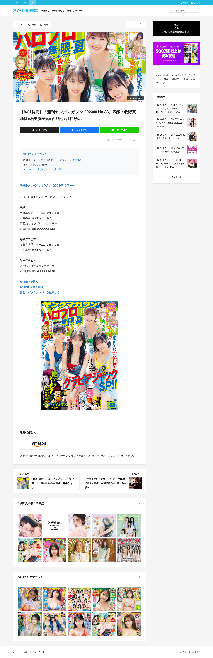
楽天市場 (56, 169)
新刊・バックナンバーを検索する (40, 292)
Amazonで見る (29, 281)
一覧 (138, 503)
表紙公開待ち (58, 10)
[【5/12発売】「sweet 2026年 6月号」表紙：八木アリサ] (104, 550)
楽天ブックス (42, 169)
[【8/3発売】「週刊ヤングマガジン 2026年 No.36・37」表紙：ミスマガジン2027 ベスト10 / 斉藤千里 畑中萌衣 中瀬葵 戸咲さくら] (79, 599)
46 (25, 2)
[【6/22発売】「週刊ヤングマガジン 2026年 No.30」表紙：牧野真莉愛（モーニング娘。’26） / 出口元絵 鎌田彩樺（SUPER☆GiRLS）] (30, 550)
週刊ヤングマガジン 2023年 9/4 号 (47, 185)
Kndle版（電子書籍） (33, 287)
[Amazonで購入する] (39, 444)
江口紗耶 (25, 228)
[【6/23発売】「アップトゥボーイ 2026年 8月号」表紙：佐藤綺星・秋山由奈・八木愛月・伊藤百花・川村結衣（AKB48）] (129, 525)
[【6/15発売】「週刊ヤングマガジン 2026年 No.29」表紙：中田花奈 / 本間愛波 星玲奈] (129, 624)
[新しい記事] (131, 24)
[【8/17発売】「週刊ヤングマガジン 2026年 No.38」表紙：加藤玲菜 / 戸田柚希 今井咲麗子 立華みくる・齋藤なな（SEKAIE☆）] (54, 599)
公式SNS (77, 160)
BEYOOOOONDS (43, 228)
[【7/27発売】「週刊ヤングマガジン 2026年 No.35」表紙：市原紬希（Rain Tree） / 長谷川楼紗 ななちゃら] (104, 599)
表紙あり (45, 10)
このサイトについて (190, 2)
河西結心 (25, 223)
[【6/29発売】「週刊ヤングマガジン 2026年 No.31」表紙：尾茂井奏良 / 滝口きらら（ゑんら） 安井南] (79, 624)
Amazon (27, 169)
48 (17, 2)
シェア (81, 130)
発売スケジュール (75, 10)
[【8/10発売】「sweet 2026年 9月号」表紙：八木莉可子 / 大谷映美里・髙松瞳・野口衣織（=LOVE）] (79, 525)
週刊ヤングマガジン (35, 154)
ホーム (16, 652)
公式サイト (63, 160)
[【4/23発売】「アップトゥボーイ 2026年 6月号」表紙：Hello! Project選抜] (129, 550)
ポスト (41, 130)
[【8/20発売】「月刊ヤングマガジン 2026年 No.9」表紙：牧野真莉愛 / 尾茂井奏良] (30, 525)
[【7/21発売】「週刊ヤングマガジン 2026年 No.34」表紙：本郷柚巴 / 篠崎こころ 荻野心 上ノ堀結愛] (129, 599)
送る (121, 130)
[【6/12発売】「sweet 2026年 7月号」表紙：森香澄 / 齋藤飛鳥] (79, 550)
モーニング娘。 (45, 213)
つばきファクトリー (45, 223)
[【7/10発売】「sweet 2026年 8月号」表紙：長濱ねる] (104, 525)
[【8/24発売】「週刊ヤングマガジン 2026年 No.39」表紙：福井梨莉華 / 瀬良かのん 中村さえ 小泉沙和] (30, 599)
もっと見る (177, 176)
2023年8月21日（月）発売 (34, 24)
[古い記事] (141, 24)
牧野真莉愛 (26, 213)
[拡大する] (113, 305)
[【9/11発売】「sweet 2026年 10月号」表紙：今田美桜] (54, 525)
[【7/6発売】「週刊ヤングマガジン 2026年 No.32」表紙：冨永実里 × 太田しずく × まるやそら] (54, 624)
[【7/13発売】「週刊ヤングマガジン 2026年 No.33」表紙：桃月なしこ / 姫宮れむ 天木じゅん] (30, 624)
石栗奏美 (25, 218)
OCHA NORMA (42, 218)
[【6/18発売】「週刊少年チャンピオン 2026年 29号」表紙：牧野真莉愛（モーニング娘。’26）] (54, 550)
